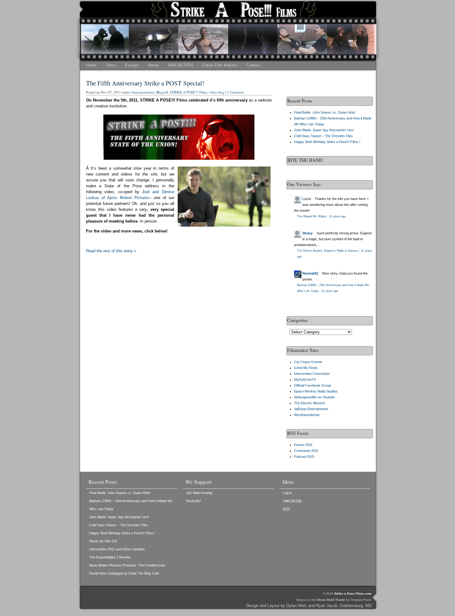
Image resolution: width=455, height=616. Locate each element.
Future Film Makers (219, 65)
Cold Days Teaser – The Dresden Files (323, 136)
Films (111, 65)
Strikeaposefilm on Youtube (314, 397)
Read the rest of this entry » (111, 251)
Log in (287, 493)
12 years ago (329, 291)
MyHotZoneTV (305, 379)
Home (91, 65)
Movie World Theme (331, 599)
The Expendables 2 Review (109, 557)
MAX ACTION (180, 65)
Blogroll (162, 92)
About (153, 65)
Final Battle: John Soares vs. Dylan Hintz (324, 112)
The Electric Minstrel (309, 403)
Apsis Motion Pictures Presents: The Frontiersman (127, 565)
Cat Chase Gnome (308, 362)
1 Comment (235, 92)
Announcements (142, 92)
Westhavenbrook (307, 415)
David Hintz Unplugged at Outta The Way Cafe (124, 573)
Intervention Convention (312, 373)
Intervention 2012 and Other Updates (117, 549)
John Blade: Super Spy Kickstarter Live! (324, 130)
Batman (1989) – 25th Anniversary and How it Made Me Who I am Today (130, 505)
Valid (292, 501)
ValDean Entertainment (311, 409)
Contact (253, 65)
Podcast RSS (304, 456)
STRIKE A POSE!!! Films (188, 92)
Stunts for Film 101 (103, 541)
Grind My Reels (306, 368)
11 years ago (337, 216)
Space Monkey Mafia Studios (316, 391)
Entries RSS (303, 445)
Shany (307, 233)
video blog (216, 92)
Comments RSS (306, 451)
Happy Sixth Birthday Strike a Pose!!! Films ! (327, 142)
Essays (132, 65)
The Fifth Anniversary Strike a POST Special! (145, 83)
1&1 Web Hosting (199, 493)
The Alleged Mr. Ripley (312, 216)
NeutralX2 (310, 273)
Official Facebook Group (312, 385)
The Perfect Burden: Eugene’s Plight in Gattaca (327, 250)
